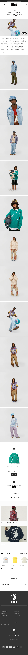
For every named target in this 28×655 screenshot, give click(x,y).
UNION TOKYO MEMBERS (6, 622)
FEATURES (3, 613)
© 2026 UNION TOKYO (14, 639)
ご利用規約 (16, 622)
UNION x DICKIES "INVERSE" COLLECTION (14, 1)
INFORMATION (4, 615)
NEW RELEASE (4, 611)
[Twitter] (12, 636)
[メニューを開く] (1, 4)
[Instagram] (9, 636)
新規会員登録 (16, 611)
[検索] (4, 4)
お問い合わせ (16, 613)
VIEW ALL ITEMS (23, 553)
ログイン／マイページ (5, 624)
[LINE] (18, 636)
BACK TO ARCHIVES (14, 493)
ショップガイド (17, 615)
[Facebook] (15, 636)
